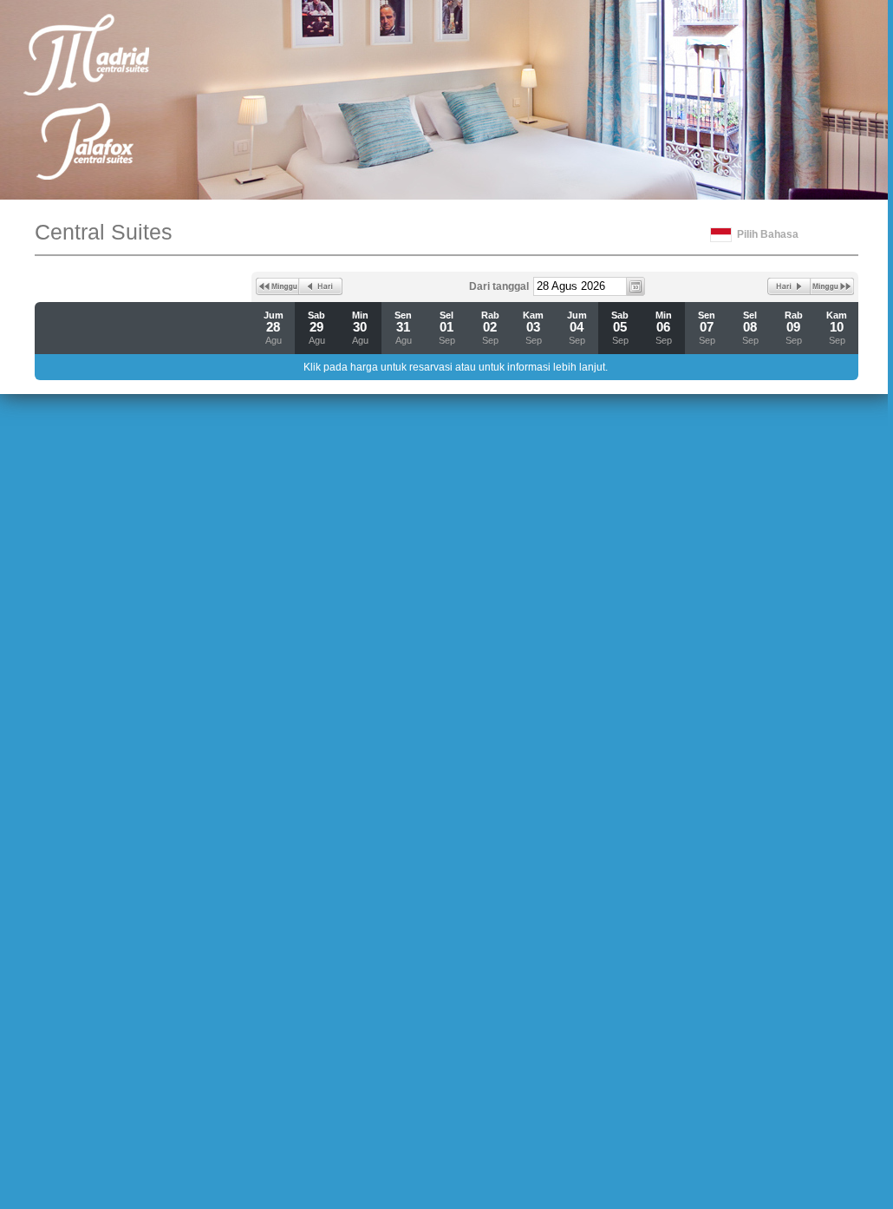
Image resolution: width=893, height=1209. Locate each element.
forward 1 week (832, 286)
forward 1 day (789, 286)
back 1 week (277, 286)
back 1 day (320, 286)
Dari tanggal (499, 286)
